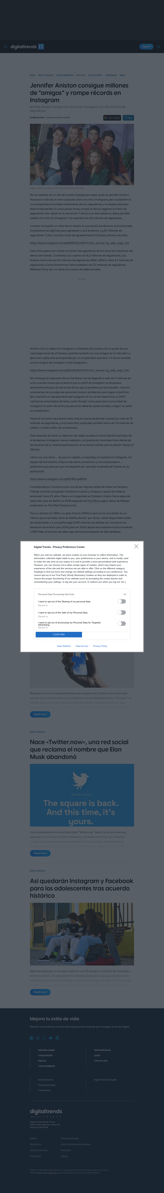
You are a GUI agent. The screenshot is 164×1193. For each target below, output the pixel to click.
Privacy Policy (100, 646)
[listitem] (82, 594)
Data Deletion (64, 646)
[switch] (122, 601)
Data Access (82, 646)
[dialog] (82, 596)
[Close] (137, 547)
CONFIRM (59, 634)
